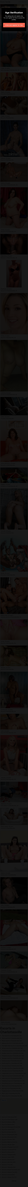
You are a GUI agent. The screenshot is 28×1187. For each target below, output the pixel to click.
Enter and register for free (14, 25)
